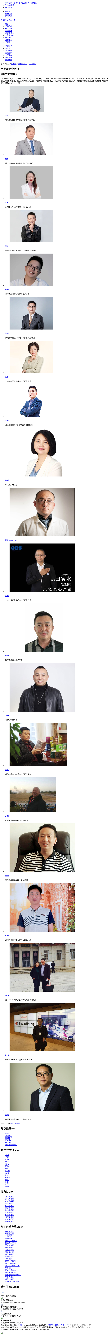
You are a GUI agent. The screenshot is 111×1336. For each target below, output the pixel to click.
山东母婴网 (9, 1219)
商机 (7, 1180)
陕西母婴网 (9, 1217)
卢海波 (7, 290)
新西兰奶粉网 (10, 1261)
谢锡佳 (7, 816)
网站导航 (8, 16)
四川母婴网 (9, 1215)
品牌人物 (8, 26)
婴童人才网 (9, 1277)
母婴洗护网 (9, 1247)
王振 (6, 246)
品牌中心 (8, 40)
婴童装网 (8, 1268)
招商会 (7, 1177)
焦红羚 (7, 480)
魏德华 (7, 655)
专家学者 (8, 55)
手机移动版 (9, 5)
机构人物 (8, 60)
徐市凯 (7, 1055)
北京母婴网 (9, 1199)
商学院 (7, 1171)
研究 (7, 1168)
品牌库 (7, 42)
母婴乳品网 (9, 1232)
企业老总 (8, 48)
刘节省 (7, 995)
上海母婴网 (9, 1197)
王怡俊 (7, 1115)
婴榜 (7, 1133)
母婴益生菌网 (10, 1263)
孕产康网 (8, 1259)
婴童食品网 (9, 1234)
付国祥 (7, 935)
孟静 (6, 202)
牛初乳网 (8, 1236)
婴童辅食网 (9, 1245)
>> (19, 1123)
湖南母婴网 (9, 1210)
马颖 (6, 377)
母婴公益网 (9, 1279)
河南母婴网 (9, 1222)
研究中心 (8, 37)
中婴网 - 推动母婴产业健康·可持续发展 (22, 3)
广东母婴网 (9, 1201)
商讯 (7, 1166)
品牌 (7, 1157)
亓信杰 (7, 876)
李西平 (7, 770)
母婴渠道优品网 (11, 1272)
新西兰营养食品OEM (13, 1275)
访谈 (7, 1175)
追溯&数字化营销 (12, 1282)
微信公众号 (9, 7)
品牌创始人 (9, 46)
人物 (7, 1173)
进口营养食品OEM (12, 1266)
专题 (7, 1162)
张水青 (7, 715)
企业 (7, 1155)
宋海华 (7, 420)
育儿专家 (8, 57)
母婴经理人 (22, 64)
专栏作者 (8, 31)
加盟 (7, 1184)
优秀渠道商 (9, 33)
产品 (7, 1159)
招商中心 (8, 1140)
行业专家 (8, 28)
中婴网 (13, 64)
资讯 (7, 1164)
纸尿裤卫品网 (10, 1243)
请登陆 (7, 11)
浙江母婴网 (9, 1203)
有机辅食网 (9, 1250)
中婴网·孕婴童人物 (8, 20)
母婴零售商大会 (11, 1145)
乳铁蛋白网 (9, 1252)
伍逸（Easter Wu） (11, 540)
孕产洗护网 (9, 1257)
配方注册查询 (10, 1270)
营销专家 (8, 53)
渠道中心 (8, 1142)
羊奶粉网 (8, 1238)
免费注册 (8, 14)
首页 (7, 24)
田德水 (7, 596)
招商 (7, 1182)
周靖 (6, 159)
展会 (7, 1187)
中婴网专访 (9, 35)
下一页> (15, 1123)
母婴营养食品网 (11, 1241)
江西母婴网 (9, 1212)
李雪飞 (7, 115)
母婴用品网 (9, 1254)
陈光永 (7, 333)
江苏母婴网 (9, 1206)
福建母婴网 (9, 1208)
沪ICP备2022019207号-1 (56, 1325)
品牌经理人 (9, 51)
